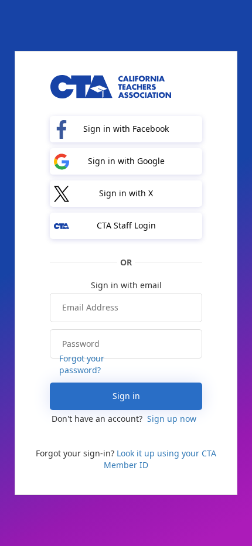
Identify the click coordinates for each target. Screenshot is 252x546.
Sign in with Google (126, 160)
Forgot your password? (81, 364)
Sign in (126, 395)
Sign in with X (126, 193)
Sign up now (171, 418)
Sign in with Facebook (126, 128)
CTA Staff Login (126, 225)
